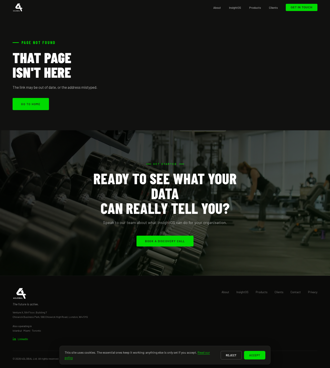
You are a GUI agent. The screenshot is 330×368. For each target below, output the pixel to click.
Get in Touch (301, 7)
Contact (295, 292)
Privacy (312, 292)
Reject (231, 355)
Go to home (30, 104)
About (217, 7)
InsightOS (235, 7)
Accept (254, 355)
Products (255, 7)
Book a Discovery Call (165, 241)
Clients (273, 7)
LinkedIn (23, 339)
